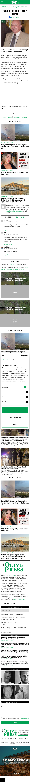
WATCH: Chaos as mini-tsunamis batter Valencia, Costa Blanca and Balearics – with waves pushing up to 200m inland (15, 645)
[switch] (26, 392)
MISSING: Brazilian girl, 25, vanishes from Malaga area (14, 173)
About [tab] (24, 359)
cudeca (4, 117)
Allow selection (15, 417)
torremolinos (17, 117)
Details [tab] (15, 359)
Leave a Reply (20, 217)
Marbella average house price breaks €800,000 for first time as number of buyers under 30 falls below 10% (13, 200)
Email (3, 707)
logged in (11, 264)
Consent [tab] (5, 359)
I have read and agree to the (16, 718)
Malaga (17, 6)
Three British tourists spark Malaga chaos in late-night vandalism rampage (13, 467)
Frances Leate (17, 17)
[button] (27, 610)
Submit (15, 723)
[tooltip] (2, 603)
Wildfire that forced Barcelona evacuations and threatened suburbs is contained (13, 638)
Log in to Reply (8, 230)
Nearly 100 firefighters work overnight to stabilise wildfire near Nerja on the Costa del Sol (15, 146)
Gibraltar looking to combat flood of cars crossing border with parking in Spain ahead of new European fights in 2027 (14, 663)
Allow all (15, 410)
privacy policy (25, 718)
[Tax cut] (15, 291)
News (17, 106)
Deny (15, 424)
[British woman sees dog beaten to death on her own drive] (15, 278)
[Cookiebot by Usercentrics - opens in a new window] (21, 355)
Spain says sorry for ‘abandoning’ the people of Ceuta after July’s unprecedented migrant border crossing (14, 651)
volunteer (24, 117)
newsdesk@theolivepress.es (14, 211)
